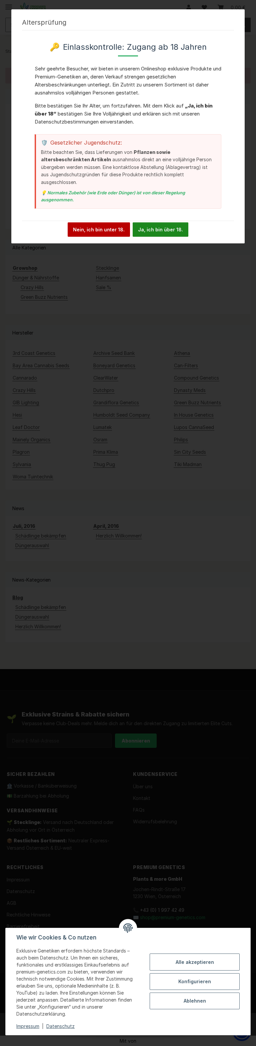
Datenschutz (60, 1026)
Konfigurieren (194, 981)
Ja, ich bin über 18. (160, 229)
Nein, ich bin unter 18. (99, 229)
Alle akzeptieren (195, 962)
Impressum (27, 1026)
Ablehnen (195, 1001)
